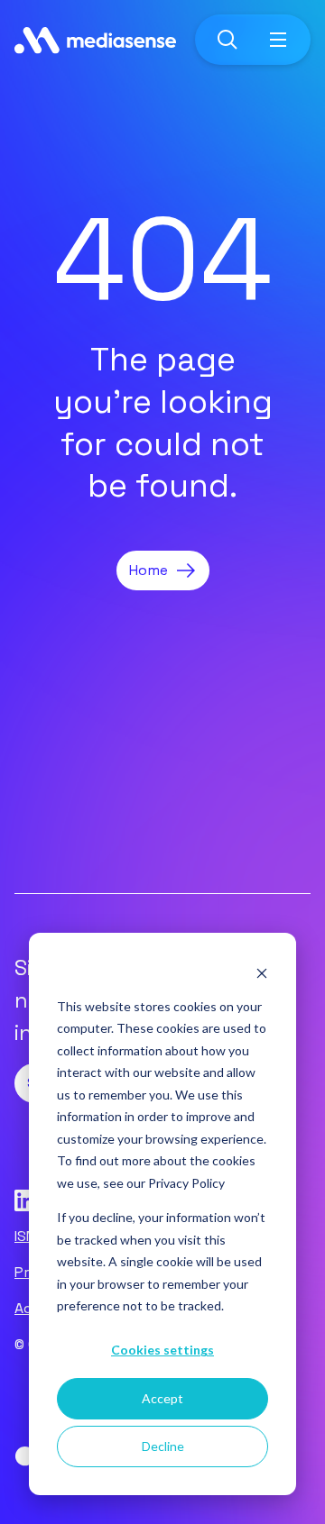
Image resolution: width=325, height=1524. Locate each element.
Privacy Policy (186, 1183)
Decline (163, 1446)
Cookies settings (162, 1349)
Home (148, 570)
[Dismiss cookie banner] (261, 972)
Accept (162, 1398)
